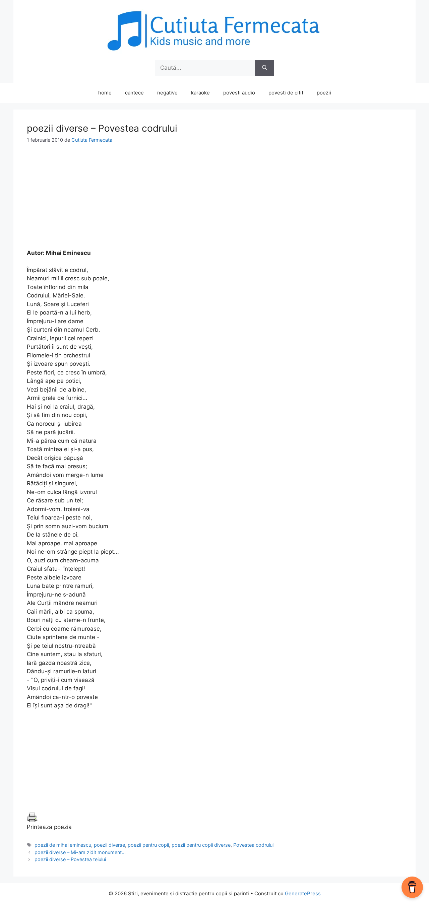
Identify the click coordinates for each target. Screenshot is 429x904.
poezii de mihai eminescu (63, 845)
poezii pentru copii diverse (201, 845)
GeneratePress (303, 893)
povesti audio (239, 92)
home (105, 92)
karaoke (200, 92)
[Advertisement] (214, 202)
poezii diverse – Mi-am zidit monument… (80, 852)
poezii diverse (109, 845)
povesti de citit (285, 92)
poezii (324, 92)
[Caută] (264, 68)
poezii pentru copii (148, 845)
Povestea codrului (253, 845)
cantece (134, 92)
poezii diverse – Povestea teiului (70, 859)
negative (167, 92)
